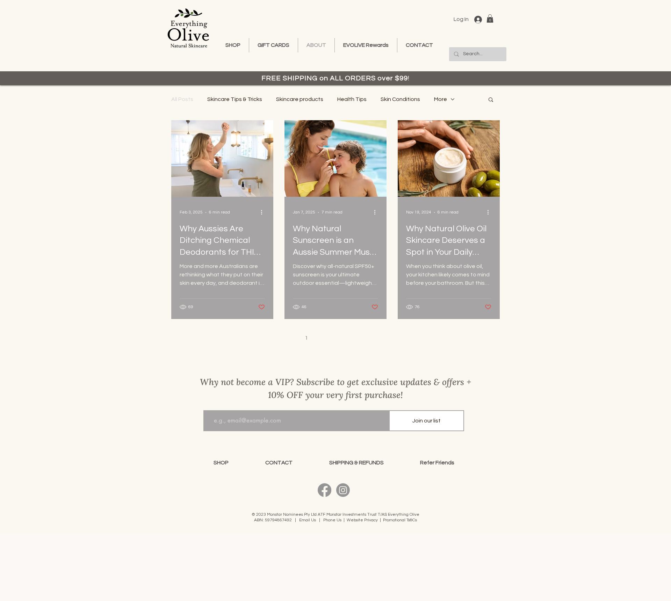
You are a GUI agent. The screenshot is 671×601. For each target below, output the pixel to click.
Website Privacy (362, 520)
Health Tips (352, 99)
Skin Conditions (400, 99)
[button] (489, 18)
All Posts (182, 99)
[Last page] (394, 338)
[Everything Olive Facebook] (324, 490)
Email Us (307, 520)
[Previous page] (291, 338)
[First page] (276, 338)
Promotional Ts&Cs (400, 520)
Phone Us (332, 520)
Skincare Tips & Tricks (234, 99)
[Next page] (379, 338)
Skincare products (299, 99)
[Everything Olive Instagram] (343, 490)
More (440, 99)
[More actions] (264, 212)
